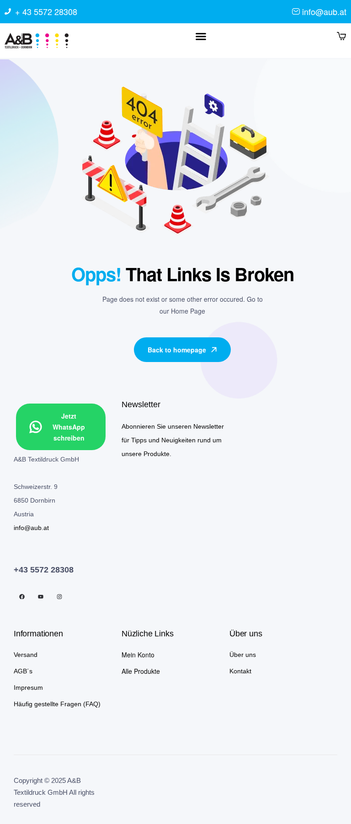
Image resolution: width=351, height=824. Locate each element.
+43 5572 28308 (44, 569)
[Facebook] (22, 596)
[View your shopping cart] (341, 36)
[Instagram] (59, 596)
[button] (200, 36)
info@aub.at (31, 527)
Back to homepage (177, 349)
